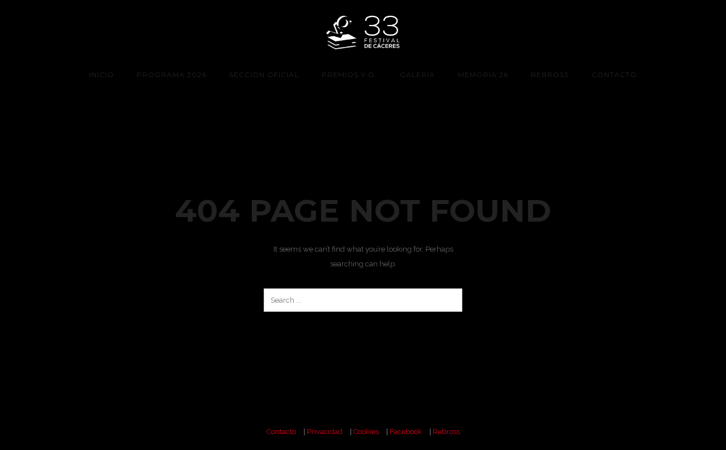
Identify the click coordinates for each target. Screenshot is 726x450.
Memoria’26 (483, 74)
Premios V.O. (349, 74)
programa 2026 (171, 74)
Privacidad (325, 431)
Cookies (366, 431)
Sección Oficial (264, 74)
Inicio (101, 74)
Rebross (550, 74)
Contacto (614, 74)
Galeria (417, 74)
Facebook (406, 431)
